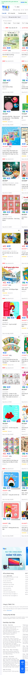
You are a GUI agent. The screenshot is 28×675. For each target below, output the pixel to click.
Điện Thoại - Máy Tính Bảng (10, 649)
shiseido (5, 618)
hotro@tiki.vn (15, 593)
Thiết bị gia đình (15, 671)
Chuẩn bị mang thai (10, 634)
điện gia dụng (16, 9)
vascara (5, 617)
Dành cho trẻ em (9, 644)
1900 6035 (9, 610)
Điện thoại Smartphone (8, 651)
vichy (17, 618)
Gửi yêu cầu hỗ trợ (7, 580)
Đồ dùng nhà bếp (7, 671)
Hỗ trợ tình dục (14, 665)
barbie (23, 617)
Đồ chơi (17, 626)
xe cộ (22, 9)
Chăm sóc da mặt (7, 658)
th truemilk (18, 617)
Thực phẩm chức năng (11, 659)
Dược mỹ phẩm (15, 667)
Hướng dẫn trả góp (7, 590)
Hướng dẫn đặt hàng (7, 582)
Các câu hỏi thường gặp (8, 579)
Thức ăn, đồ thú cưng (10, 645)
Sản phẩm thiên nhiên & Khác (11, 662)
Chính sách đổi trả (7, 588)
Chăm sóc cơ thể (10, 660)
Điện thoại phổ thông (10, 652)
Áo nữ (24, 626)
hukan (14, 618)
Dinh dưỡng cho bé (10, 630)
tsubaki (23, 618)
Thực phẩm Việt (14, 639)
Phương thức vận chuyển (8, 584)
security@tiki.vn (14, 595)
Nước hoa (8, 665)
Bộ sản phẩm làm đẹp (11, 666)
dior (8, 617)
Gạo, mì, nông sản (10, 642)
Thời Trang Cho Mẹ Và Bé (8, 626)
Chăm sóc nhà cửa (11, 647)
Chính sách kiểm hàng (8, 586)
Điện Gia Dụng (7, 669)
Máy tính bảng (9, 654)
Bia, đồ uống (8, 643)
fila (20, 618)
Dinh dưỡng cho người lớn (11, 631)
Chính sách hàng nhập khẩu (9, 591)
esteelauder (13, 617)
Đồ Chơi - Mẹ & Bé (8, 625)
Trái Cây (5, 638)
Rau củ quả (7, 639)
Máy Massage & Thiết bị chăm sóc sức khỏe (12, 661)
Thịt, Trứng (10, 638)
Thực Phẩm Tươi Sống (9, 636)
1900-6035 (9, 575)
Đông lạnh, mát (12, 641)
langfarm (10, 618)
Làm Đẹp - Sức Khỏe (8, 656)
